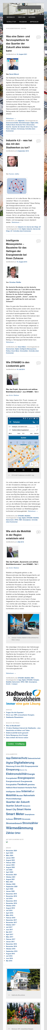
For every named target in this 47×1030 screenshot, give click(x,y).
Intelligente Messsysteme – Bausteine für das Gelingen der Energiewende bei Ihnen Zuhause (16, 249)
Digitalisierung (24, 762)
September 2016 (11, 951)
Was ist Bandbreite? (13, 725)
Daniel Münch (14, 74)
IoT (40, 227)
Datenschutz (10, 349)
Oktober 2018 (10, 906)
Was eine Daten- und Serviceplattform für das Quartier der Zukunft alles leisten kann (18, 43)
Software (13, 129)
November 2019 (11, 896)
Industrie (29, 229)
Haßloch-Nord (10, 125)
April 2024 (9, 853)
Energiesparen (26, 778)
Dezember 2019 (11, 894)
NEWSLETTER (11, 22)
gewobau (31, 784)
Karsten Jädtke (14, 174)
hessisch (21, 787)
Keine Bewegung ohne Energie (17, 735)
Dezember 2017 (11, 920)
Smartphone (27, 520)
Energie (31, 774)
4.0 (20, 229)
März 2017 (9, 937)
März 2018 (9, 915)
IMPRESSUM (34, 22)
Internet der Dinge (32, 227)
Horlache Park (31, 787)
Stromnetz (26, 819)
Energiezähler (11, 784)
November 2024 (11, 850)
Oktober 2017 (10, 925)
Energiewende (26, 781)
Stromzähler (24, 351)
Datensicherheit (34, 758)
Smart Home (24, 809)
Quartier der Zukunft (18, 127)
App (19, 518)
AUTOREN (32, 17)
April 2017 (9, 934)
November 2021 (11, 874)
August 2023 (10, 860)
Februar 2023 (10, 862)
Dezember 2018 (11, 901)
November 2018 (11, 903)
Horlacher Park (21, 125)
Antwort (14, 684)
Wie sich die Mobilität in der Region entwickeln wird (18, 534)
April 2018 (9, 913)
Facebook (22, 784)
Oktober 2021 (10, 877)
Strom (18, 819)
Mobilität (27, 516)
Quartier (8, 127)
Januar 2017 (10, 941)
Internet (26, 791)
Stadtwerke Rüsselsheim (14, 717)
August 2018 (10, 908)
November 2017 (11, 922)
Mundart (20, 795)
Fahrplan (36, 680)
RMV (20, 520)
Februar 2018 (10, 918)
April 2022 (9, 872)
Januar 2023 (10, 865)
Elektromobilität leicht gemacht (17, 733)
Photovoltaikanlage (13, 798)
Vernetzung (20, 129)
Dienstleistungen (24, 123)
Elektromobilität (16, 774)
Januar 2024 (10, 858)
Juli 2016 (9, 956)
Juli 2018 (9, 910)
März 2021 (9, 882)
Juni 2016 (9, 958)
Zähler (10, 833)
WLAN (8, 684)
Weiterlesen (11, 118)
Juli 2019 (9, 898)
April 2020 (9, 889)
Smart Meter (22, 347)
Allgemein (21, 121)
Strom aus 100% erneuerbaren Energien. (20, 715)
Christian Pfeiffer (15, 282)
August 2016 (10, 953)
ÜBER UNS (21, 17)
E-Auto (17, 766)
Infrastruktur (30, 125)
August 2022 (10, 867)
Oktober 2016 (10, 949)
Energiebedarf (11, 778)
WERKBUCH (11, 17)
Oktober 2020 (10, 884)
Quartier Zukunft (14, 805)
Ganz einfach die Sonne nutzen (17, 737)
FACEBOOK (23, 22)
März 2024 (9, 855)
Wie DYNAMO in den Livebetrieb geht (17, 364)
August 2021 (10, 879)
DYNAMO (21, 516)
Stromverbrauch (14, 823)
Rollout (8, 351)
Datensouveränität (12, 123)
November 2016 (11, 946)
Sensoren (26, 806)
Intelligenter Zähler (13, 791)
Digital (32, 123)
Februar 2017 (10, 939)
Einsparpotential (31, 766)
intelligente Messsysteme (28, 349)
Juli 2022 (9, 870)
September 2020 (11, 886)
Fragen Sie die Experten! (15, 712)
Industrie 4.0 (22, 227)
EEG (36, 123)
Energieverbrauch (13, 781)
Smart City (29, 127)
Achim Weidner (14, 395)
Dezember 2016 (11, 944)
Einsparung (12, 769)
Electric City (23, 770)
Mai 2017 (9, 932)
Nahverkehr (10, 520)
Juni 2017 (9, 929)
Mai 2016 (9, 961)
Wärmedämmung (19, 827)
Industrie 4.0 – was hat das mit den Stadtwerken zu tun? (19, 144)
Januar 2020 (10, 891)
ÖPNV (16, 520)
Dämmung (10, 766)
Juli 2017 (9, 927)
